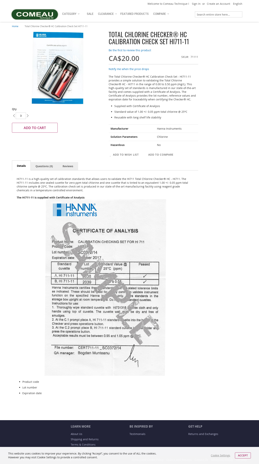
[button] (239, 4)
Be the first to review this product (130, 50)
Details (21, 166)
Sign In (196, 4)
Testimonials (137, 434)
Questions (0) (44, 166)
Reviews (68, 166)
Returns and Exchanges (203, 434)
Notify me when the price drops (129, 69)
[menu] (125, 13)
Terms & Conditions (83, 444)
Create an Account (218, 4)
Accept (243, 455)
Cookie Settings (220, 455)
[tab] (21, 165)
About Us (76, 434)
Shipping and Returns (85, 439)
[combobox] (218, 14)
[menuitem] (70, 13)
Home (15, 26)
